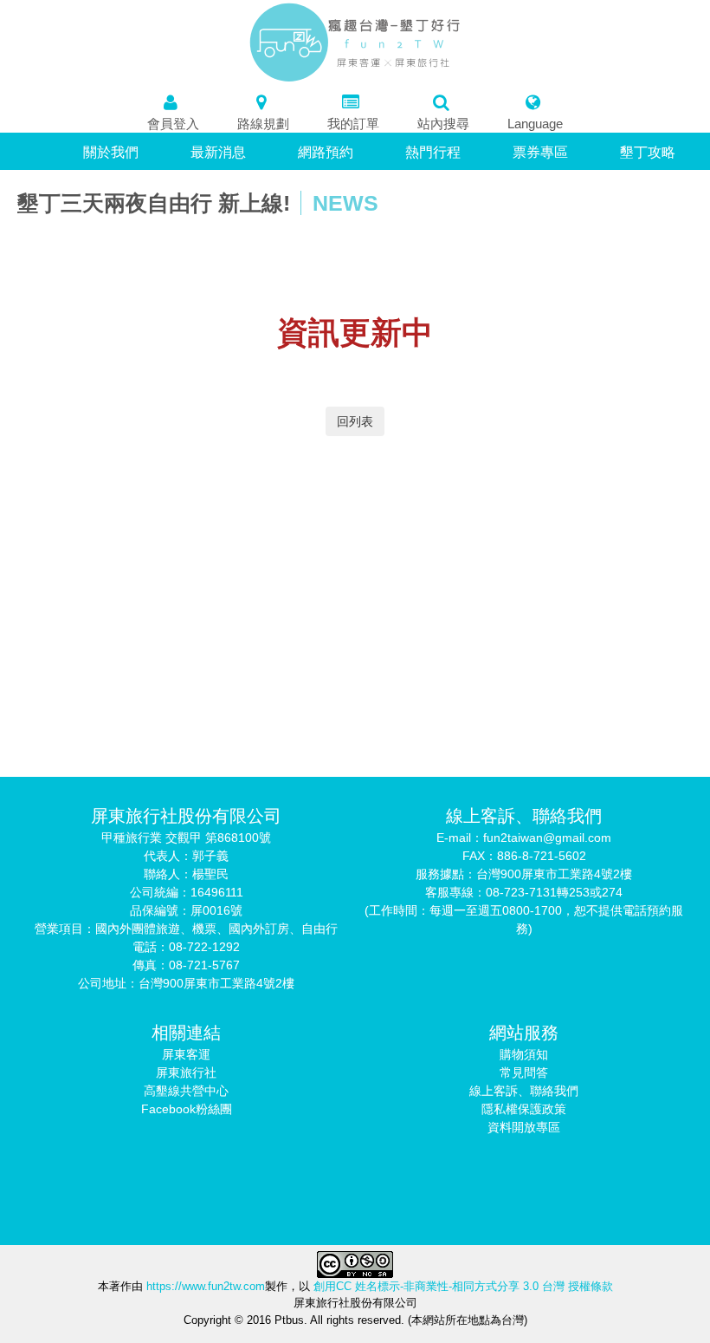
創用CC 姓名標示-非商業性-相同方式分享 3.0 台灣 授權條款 (463, 1286)
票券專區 (540, 152)
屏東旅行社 (186, 1072)
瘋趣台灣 (355, 42)
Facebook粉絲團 (186, 1109)
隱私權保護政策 (523, 1109)
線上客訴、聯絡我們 (523, 1091)
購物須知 (524, 1054)
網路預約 (325, 152)
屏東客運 (186, 1054)
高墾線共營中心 (186, 1091)
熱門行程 (433, 152)
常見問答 (524, 1072)
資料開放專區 (523, 1127)
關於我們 (111, 152)
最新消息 (218, 152)
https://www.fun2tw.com (204, 1286)
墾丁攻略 (647, 152)
